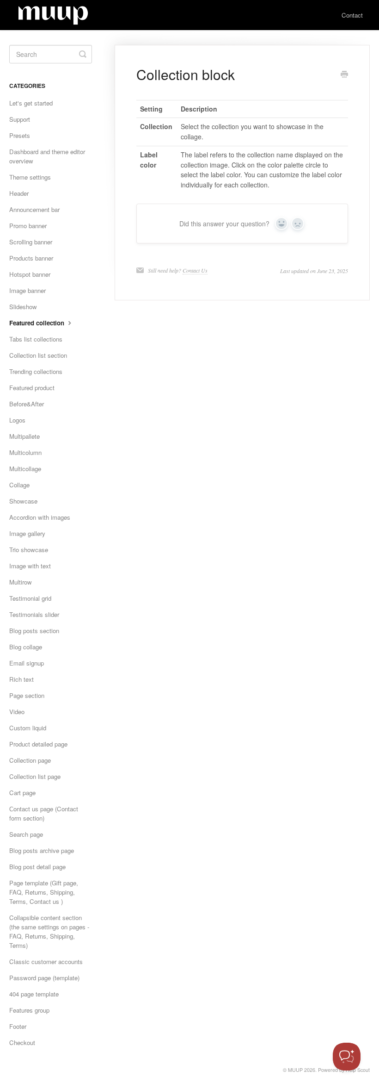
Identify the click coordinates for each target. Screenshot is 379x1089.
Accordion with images (39, 517)
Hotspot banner (29, 274)
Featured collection (37, 322)
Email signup (26, 663)
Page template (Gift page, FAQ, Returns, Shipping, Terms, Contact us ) (43, 892)
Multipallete (24, 436)
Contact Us (195, 270)
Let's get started (31, 103)
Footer (17, 1026)
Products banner (31, 258)
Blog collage (25, 646)
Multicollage (25, 468)
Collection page (30, 760)
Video (16, 711)
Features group (29, 1010)
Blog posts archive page (41, 850)
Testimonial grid (30, 598)
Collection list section (38, 355)
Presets (19, 135)
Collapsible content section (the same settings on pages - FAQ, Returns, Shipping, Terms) (49, 931)
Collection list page (35, 776)
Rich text (21, 679)
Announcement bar (34, 209)
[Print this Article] (344, 75)
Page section (26, 695)
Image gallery (27, 533)
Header (19, 193)
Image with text (30, 565)
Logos (17, 420)
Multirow (20, 582)
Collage (19, 484)
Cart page (22, 792)
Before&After (26, 403)
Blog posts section (34, 630)
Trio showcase (28, 549)
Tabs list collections (35, 339)
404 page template (34, 993)
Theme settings (30, 177)
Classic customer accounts (46, 961)
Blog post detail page (37, 866)
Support (19, 119)
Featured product (32, 387)
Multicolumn (25, 452)
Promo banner (28, 225)
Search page (26, 834)
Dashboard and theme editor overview (47, 156)
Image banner (27, 290)
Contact (352, 15)
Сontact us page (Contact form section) (43, 813)
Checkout (22, 1042)
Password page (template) (44, 977)
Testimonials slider (34, 614)
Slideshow (23, 306)
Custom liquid (27, 727)
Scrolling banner (30, 241)
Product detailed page (38, 744)
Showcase (23, 501)
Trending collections (35, 371)
